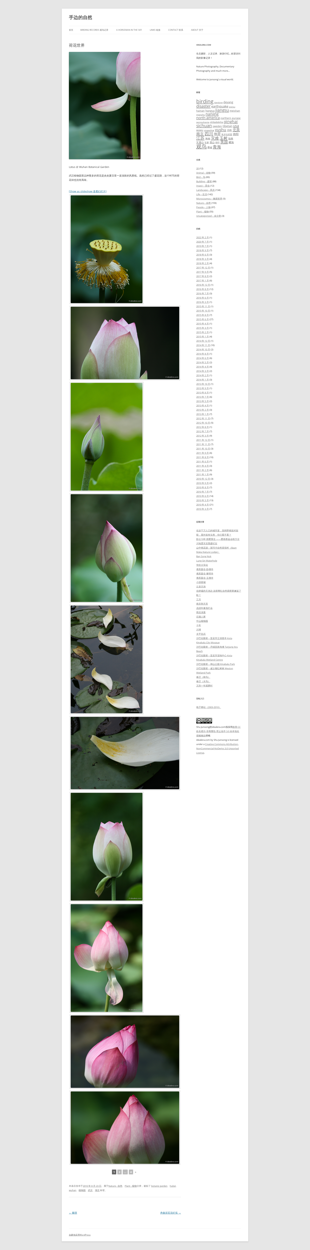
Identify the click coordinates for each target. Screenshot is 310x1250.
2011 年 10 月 (203, 448)
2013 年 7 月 (202, 396)
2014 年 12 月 (203, 340)
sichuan (204, 125)
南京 (200, 133)
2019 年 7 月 (202, 246)
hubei (173, 1186)
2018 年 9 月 (202, 250)
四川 (209, 133)
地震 (217, 134)
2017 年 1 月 (202, 280)
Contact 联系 (175, 29)
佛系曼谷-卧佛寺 (204, 569)
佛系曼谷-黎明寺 (204, 573)
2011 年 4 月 (202, 465)
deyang (228, 102)
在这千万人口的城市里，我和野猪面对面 (217, 530)
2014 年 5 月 (202, 362)
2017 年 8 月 (202, 276)
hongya (210, 110)
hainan (200, 110)
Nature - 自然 (115, 1186)
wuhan (72, 1190)
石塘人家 (201, 616)
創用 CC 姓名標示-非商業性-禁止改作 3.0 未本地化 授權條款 (218, 731)
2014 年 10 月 (203, 349)
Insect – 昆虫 (203, 185)
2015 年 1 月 (202, 336)
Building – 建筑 (204, 181)
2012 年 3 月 (202, 435)
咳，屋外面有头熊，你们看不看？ (213, 534)
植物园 (82, 1190)
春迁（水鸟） (203, 681)
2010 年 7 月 (202, 491)
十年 (198, 625)
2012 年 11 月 (203, 418)
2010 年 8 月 (202, 487)
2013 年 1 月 (202, 414)
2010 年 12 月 (203, 478)
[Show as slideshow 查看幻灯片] (88, 191)
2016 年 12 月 (203, 284)
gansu (232, 106)
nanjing (212, 114)
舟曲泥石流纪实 (170, 1212)
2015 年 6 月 (202, 319)
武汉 (90, 1190)
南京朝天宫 (202, 603)
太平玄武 (201, 634)
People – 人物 (203, 207)
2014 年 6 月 (202, 358)
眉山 (212, 142)
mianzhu (200, 114)
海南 (207, 138)
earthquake (219, 106)
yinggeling (209, 130)
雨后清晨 (201, 612)
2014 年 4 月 (202, 366)
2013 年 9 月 (202, 388)
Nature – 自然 (203, 203)
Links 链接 (155, 29)
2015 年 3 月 (202, 328)
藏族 (231, 142)
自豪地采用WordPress (80, 1234)
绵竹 (217, 142)
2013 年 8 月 (202, 392)
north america (208, 117)
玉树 (223, 138)
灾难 (215, 138)
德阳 (236, 134)
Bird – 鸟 (200, 177)
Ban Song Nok (203, 556)
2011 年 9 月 (202, 452)
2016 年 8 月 (202, 289)
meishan (235, 110)
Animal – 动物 (203, 172)
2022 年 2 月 (202, 237)
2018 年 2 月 (202, 263)
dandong (218, 102)
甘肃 (207, 142)
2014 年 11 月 (203, 345)
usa (236, 125)
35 (197, 168)
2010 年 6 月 (202, 496)
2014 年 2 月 (202, 375)
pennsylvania (202, 122)
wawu (199, 130)
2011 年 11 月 (203, 444)
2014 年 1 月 (202, 379)
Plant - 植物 (131, 1186)
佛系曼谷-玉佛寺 (204, 577)
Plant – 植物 (202, 211)
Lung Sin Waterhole (206, 560)
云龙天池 (201, 586)
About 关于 (197, 29)
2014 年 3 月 (202, 371)
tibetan (227, 126)
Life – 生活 (201, 194)
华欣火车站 (202, 565)
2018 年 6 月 (202, 254)
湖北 (97, 1190)
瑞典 (230, 138)
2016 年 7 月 (202, 293)
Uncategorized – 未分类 (208, 215)
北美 (236, 129)
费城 (209, 147)
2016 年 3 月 (202, 302)
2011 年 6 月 (202, 461)
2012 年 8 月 (202, 427)
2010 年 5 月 (202, 500)
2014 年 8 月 (202, 353)
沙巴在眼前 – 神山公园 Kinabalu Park (215, 664)
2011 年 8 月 (202, 457)
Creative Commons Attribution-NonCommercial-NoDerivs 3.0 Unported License (217, 748)
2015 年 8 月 (202, 315)
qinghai (231, 121)
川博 (198, 629)
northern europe (230, 118)
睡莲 (73, 1212)
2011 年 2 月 (202, 470)
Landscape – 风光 (205, 190)
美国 (224, 141)
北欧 (229, 130)
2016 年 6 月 (202, 297)
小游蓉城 (201, 582)
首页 (71, 29)
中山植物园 (202, 621)
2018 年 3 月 (202, 259)
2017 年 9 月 (202, 271)
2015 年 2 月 (202, 332)
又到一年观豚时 (204, 685)
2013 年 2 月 (202, 409)
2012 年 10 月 (203, 422)
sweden (217, 126)
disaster (203, 106)
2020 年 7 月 (202, 241)
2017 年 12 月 (203, 267)
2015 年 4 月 (202, 323)
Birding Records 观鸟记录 (94, 29)
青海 (217, 147)
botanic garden (159, 1186)
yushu (220, 129)
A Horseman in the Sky (129, 29)
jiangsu (222, 110)
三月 (198, 599)
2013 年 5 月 (202, 401)
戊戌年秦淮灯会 (204, 608)
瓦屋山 (200, 142)
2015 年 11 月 (203, 306)
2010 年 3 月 (202, 509)
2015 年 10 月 (203, 310)
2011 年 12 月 (203, 440)
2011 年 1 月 (202, 474)
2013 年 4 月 (202, 405)
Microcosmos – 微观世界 (209, 198)
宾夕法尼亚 (226, 134)
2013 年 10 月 (203, 384)
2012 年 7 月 (202, 431)
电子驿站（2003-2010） (208, 707)
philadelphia (216, 122)
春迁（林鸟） (203, 677)
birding (204, 101)
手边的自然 (80, 17)
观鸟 (201, 146)
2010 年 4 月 (202, 504)
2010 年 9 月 (202, 483)
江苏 (200, 138)
